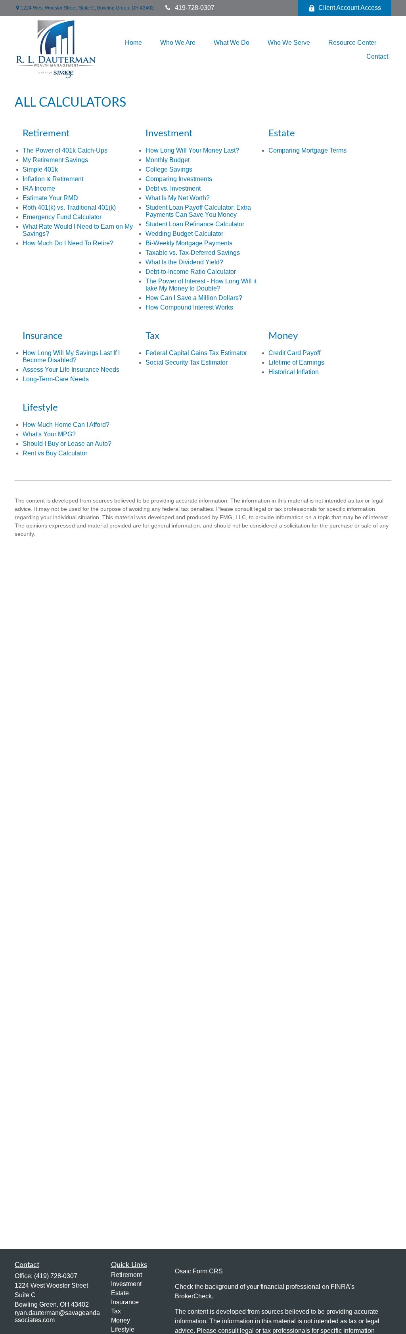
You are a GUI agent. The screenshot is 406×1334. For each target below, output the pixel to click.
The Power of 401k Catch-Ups (65, 150)
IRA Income (39, 188)
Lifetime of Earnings (296, 362)
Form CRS (208, 1271)
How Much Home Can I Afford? (66, 424)
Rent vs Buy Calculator (55, 453)
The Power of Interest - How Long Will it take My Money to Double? (201, 285)
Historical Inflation (293, 372)
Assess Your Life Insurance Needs (71, 369)
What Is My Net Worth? (178, 198)
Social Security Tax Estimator (187, 362)
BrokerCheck (193, 1296)
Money (120, 1320)
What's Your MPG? (49, 434)
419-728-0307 (194, 7)
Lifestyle (122, 1329)
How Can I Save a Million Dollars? (194, 297)
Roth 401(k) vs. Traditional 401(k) (69, 207)
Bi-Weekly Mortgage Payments (189, 243)
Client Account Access (349, 7)
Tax (116, 1311)
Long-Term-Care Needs (56, 379)
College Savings (169, 169)
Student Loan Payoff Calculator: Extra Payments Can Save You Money (198, 211)
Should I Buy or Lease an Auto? (67, 443)
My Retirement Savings (55, 160)
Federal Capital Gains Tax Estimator (196, 353)
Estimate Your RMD (50, 198)
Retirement (126, 1274)
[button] (133, 43)
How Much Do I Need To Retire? (68, 243)
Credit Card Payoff (294, 353)
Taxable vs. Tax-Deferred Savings (193, 252)
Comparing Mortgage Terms (307, 150)
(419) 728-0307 (55, 1276)
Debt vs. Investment (173, 188)
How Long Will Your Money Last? (192, 150)
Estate (120, 1293)
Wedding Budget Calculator (184, 233)
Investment (126, 1283)
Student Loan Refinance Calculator (195, 224)
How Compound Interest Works (189, 307)
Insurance (125, 1302)
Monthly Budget (168, 160)
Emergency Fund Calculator (62, 217)
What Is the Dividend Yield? (184, 262)
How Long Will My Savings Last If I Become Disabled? (71, 356)
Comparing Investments (179, 179)
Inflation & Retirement (53, 179)
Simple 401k (40, 169)
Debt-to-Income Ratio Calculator (191, 271)
